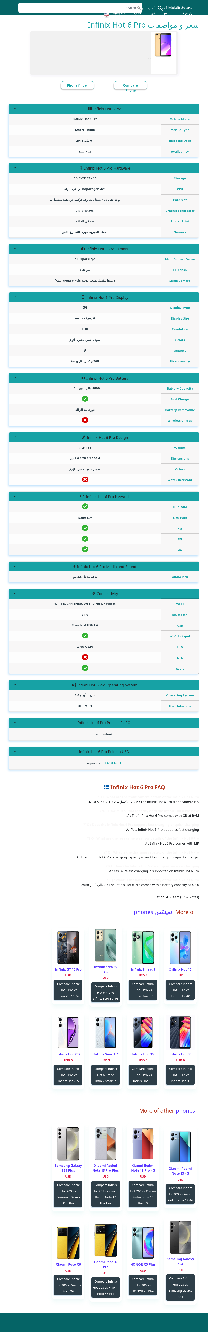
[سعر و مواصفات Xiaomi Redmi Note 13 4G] (180, 1147)
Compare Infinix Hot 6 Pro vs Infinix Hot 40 (180, 990)
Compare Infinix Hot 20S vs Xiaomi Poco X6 (68, 1285)
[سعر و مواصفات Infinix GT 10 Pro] (68, 947)
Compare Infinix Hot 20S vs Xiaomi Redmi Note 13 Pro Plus (105, 1194)
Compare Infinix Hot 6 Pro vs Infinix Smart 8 (143, 990)
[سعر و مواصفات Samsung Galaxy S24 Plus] (68, 1144)
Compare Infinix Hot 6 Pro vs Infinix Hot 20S (68, 1075)
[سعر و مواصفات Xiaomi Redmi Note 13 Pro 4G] (143, 1144)
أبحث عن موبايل (162, 13)
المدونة (175, 8)
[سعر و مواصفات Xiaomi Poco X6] (68, 1243)
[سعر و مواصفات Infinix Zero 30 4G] (105, 945)
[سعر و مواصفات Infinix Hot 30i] (143, 1032)
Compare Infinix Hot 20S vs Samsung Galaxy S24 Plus (68, 1194)
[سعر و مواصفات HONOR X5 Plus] (143, 1243)
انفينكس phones (154, 912)
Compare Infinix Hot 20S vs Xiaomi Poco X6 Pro (105, 1287)
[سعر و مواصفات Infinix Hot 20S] (68, 1032)
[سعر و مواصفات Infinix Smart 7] (105, 1032)
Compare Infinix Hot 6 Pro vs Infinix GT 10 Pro (68, 990)
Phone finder (77, 85)
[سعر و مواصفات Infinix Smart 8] (143, 947)
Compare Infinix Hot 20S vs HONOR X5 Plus (143, 1285)
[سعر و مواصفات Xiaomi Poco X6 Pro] (105, 1240)
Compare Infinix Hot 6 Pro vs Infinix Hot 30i (143, 1075)
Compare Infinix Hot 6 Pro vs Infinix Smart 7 (105, 1075)
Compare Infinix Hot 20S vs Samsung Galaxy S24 (180, 1287)
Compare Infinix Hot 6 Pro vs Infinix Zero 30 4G (105, 992)
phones (184, 1110)
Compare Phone (130, 88)
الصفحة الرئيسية (188, 10)
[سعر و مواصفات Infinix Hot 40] (180, 947)
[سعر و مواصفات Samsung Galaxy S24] (180, 1237)
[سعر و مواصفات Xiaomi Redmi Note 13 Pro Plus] (105, 1144)
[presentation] (150, 58)
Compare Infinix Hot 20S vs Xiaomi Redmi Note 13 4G (180, 1194)
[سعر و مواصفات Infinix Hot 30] (180, 1032)
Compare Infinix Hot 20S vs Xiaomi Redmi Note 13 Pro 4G (143, 1194)
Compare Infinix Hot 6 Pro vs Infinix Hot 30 (180, 1075)
